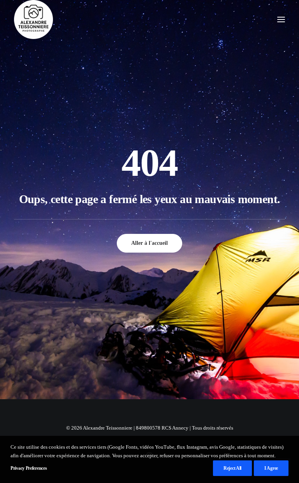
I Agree (271, 468)
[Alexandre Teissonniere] (33, 19)
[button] (281, 19)
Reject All (232, 468)
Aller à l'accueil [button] (149, 243)
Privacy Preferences (29, 468)
